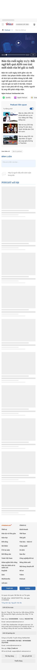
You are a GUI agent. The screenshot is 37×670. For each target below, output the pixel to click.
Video (22, 575)
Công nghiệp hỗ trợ (27, 558)
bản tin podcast (17, 151)
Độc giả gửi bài (27, 656)
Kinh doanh (24, 529)
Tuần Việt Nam (7, 558)
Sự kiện (27, 588)
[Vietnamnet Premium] (7, 526)
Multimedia (6, 579)
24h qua (4, 583)
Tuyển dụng (18, 661)
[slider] (16, 55)
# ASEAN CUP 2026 (22, 24)
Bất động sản (6, 554)
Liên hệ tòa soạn (8, 607)
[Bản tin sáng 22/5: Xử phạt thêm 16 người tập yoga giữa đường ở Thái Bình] (10, 140)
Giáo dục (5, 538)
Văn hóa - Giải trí (26, 542)
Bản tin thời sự (20, 30)
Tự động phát (8, 109)
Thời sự (4, 529)
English (4, 571)
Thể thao (23, 533)
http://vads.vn (12, 648)
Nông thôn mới (25, 562)
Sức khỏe (5, 546)
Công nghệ (23, 546)
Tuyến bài (9, 588)
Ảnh (3, 575)
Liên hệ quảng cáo (9, 633)
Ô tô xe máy (6, 550)
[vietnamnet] (9, 25)
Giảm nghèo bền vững (9, 562)
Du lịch (22, 550)
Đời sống (5, 542)
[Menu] (3, 24)
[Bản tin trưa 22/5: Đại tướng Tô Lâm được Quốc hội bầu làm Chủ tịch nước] (10, 128)
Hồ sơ (22, 571)
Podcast (7, 30)
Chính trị (23, 525)
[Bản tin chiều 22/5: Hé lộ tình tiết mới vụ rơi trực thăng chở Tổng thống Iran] (10, 117)
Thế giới (22, 538)
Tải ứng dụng (9, 656)
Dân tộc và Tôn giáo (9, 533)
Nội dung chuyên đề (27, 566)
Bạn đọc (22, 554)
